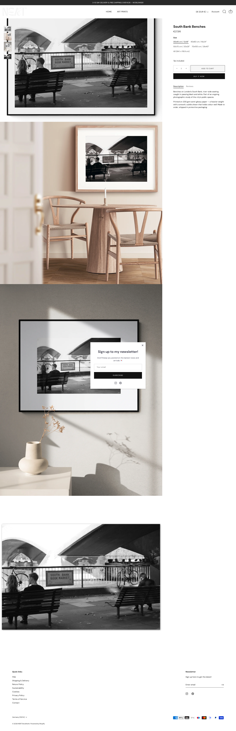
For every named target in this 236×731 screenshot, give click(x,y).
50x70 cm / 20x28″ (181, 47)
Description (178, 86)
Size (175, 38)
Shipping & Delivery (20, 680)
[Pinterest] (120, 383)
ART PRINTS (122, 11)
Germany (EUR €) (18, 717)
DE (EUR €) (201, 12)
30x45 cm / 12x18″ (181, 42)
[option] (8, 29)
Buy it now (199, 76)
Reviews (189, 86)
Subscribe (118, 375)
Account (215, 11)
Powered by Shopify (37, 724)
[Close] (142, 345)
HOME (109, 11)
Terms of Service (19, 699)
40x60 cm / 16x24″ (198, 42)
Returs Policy (18, 684)
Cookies (15, 691)
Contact (15, 703)
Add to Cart (207, 68)
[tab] (179, 86)
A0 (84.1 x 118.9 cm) (181, 51)
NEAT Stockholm (24, 724)
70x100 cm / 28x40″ (200, 47)
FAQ (14, 677)
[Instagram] (115, 383)
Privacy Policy (18, 695)
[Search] (224, 11)
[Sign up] (222, 685)
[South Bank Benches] (8, 29)
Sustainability (18, 688)
